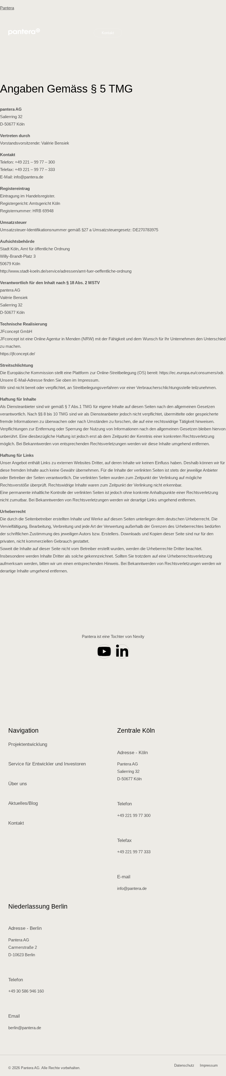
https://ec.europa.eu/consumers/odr (191, 372)
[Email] (11, 1007)
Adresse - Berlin (25, 928)
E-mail (123, 876)
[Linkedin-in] (122, 651)
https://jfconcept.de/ (17, 353)
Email (14, 1016)
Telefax (124, 840)
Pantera (7, 8)
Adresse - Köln (132, 752)
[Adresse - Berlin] (11, 920)
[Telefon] (120, 795)
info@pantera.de (28, 177)
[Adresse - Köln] (120, 744)
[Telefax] (120, 832)
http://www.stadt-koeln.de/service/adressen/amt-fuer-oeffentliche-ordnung (65, 271)
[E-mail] (120, 868)
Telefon (124, 803)
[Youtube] (104, 651)
